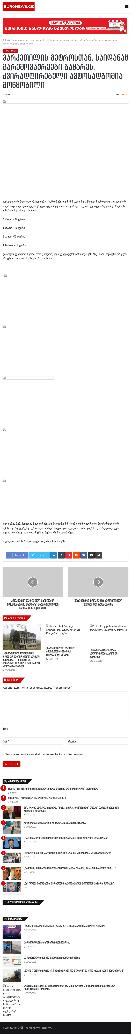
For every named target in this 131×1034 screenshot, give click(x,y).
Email (6, 741)
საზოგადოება (20, 40)
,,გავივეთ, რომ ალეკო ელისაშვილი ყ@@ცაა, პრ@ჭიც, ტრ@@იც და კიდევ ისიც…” (70, 868)
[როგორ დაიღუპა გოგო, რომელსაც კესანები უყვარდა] (12, 827)
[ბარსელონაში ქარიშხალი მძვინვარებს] (12, 947)
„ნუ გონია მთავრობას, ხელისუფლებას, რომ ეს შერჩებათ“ (104, 653)
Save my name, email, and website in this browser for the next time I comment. (44, 754)
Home (7, 40)
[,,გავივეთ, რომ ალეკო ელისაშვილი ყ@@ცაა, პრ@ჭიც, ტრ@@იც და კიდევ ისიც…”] (12, 873)
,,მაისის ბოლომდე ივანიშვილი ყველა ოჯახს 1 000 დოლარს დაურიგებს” (66, 838)
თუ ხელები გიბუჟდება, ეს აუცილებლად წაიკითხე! (37, 798)
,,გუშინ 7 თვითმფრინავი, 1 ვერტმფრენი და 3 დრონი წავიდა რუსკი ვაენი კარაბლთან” (74, 970)
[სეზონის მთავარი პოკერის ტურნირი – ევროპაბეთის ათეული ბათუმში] (12, 932)
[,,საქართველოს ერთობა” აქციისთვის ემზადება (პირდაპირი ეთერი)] (65, 634)
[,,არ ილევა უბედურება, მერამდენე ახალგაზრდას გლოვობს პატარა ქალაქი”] (12, 888)
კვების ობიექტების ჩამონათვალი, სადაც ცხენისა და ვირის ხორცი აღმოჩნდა (53, 788)
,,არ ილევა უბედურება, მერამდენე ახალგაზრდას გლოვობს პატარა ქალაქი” (69, 883)
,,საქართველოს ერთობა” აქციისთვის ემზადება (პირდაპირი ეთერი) (61, 651)
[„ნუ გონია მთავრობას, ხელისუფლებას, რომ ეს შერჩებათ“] (109, 635)
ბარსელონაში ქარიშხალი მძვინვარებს (47, 942)
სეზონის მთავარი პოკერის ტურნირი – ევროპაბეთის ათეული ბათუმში (64, 926)
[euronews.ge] (19, 6)
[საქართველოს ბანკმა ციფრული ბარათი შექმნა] (12, 961)
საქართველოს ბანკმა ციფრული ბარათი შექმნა (52, 957)
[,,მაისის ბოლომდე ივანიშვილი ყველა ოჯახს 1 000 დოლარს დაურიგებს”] (12, 843)
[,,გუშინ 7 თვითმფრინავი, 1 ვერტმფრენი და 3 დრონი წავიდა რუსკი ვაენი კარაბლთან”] (12, 975)
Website (72, 741)
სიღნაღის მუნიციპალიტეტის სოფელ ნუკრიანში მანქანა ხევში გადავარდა (67, 853)
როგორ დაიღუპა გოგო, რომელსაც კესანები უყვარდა (55, 823)
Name (6, 729)
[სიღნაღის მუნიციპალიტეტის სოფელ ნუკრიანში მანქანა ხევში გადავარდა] (12, 858)
